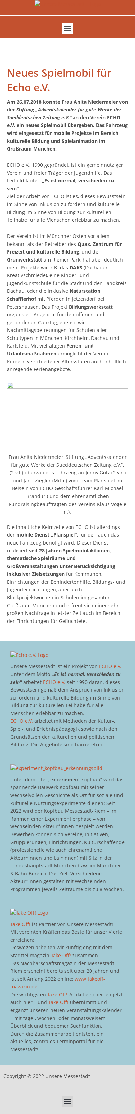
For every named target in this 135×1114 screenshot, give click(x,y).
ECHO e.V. (110, 666)
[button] (67, 28)
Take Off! (20, 924)
